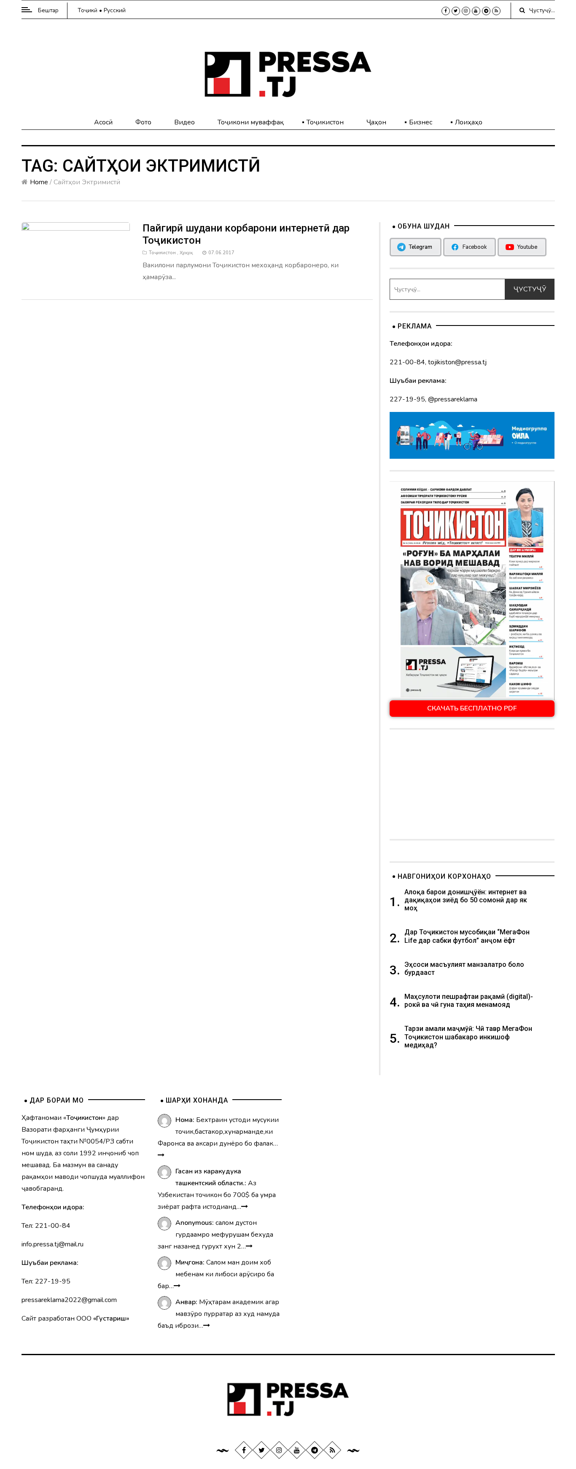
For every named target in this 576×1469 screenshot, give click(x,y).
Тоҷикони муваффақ (251, 122)
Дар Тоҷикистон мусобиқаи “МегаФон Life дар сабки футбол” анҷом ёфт (467, 936)
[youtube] (476, 11)
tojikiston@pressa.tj (457, 362)
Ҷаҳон (376, 122)
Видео (184, 122)
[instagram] (466, 11)
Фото (143, 122)
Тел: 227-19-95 (46, 1281)
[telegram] (486, 11)
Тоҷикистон (325, 122)
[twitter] (456, 11)
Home (39, 182)
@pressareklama (452, 399)
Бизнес (420, 122)
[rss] (496, 11)
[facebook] (445, 11)
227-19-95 (407, 399)
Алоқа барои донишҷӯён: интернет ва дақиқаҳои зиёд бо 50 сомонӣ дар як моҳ (465, 900)
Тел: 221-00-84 (46, 1225)
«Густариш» (111, 1318)
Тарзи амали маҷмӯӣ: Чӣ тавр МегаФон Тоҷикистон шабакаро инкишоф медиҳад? (468, 1037)
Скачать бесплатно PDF (472, 708)
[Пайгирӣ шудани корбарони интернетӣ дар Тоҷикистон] (76, 251)
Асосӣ (103, 122)
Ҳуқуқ (186, 253)
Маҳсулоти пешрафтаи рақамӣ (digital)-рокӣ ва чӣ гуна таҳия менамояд (468, 1001)
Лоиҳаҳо (468, 122)
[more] (161, 1155)
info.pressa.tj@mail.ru (52, 1244)
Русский (115, 10)
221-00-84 (407, 362)
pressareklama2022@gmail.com (69, 1300)
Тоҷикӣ (87, 10)
